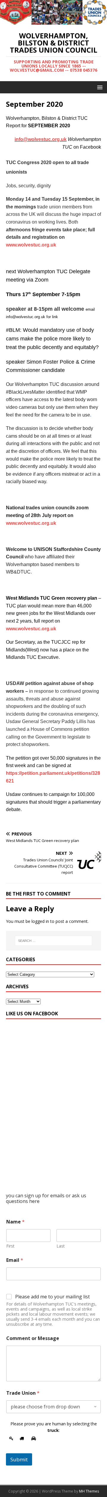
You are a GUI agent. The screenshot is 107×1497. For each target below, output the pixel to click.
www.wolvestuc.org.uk (31, 244)
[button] (99, 87)
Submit (19, 1459)
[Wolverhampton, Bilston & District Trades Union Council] (53, 21)
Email (14, 1260)
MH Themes (89, 1491)
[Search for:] (53, 941)
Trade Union (23, 1393)
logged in (40, 921)
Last (60, 1245)
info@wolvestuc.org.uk (41, 139)
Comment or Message (32, 1338)
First (10, 1245)
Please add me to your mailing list (52, 1297)
